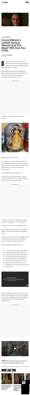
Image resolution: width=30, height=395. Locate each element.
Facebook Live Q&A (11, 244)
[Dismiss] (28, 381)
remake (22, 237)
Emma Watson (21, 71)
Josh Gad (4, 237)
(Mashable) (20, 362)
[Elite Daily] (4, 2)
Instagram (12, 222)
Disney (6, 62)
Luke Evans (13, 297)
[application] (15, 348)
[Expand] (23, 381)
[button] (15, 348)
